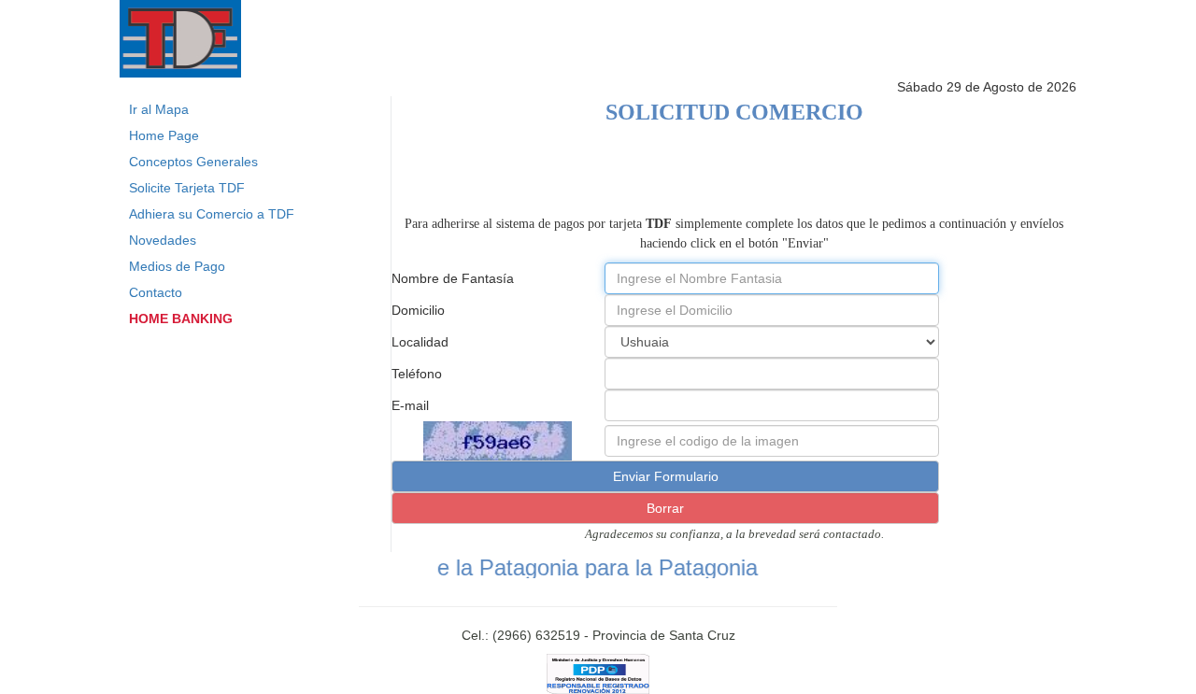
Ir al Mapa (159, 109)
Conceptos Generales (193, 161)
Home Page (164, 135)
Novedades (162, 240)
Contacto (155, 292)
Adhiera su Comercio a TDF (211, 213)
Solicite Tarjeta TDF (187, 187)
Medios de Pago (177, 266)
